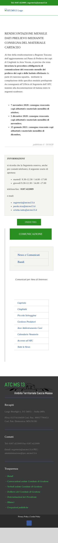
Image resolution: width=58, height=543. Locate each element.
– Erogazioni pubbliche (16, 507)
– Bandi (9, 476)
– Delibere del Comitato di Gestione (22, 492)
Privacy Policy (23, 517)
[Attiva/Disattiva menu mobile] (52, 10)
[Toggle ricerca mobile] (46, 10)
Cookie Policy (35, 517)
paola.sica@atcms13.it (24, 206)
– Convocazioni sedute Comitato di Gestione (27, 481)
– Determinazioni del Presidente (21, 497)
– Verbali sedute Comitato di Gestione (23, 486)
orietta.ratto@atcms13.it (25, 210)
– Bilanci (9, 502)
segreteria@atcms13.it (24, 202)
